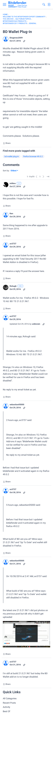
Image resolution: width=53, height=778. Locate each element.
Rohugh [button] (13, 286)
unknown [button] (36, 324)
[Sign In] (48, 4)
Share (6, 143)
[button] (5, 39)
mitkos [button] (13, 183)
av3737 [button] (13, 243)
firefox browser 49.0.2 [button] (33, 156)
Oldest (14, 170)
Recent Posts (9, 702)
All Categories (10, 698)
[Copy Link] (24, 40)
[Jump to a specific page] (48, 176)
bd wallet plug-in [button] (12, 156)
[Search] (43, 4)
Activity (6, 707)
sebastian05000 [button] (17, 404)
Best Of (6, 711)
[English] (18, 4)
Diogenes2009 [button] (16, 38)
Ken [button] (11, 213)
